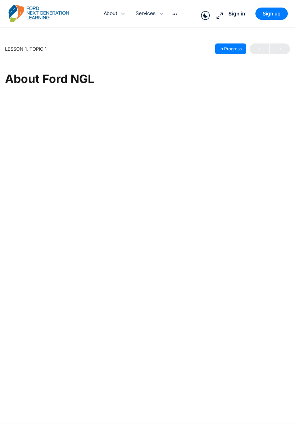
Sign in (236, 13)
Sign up (272, 13)
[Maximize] (218, 13)
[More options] (174, 13)
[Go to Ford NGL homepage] (38, 13)
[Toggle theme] (205, 13)
